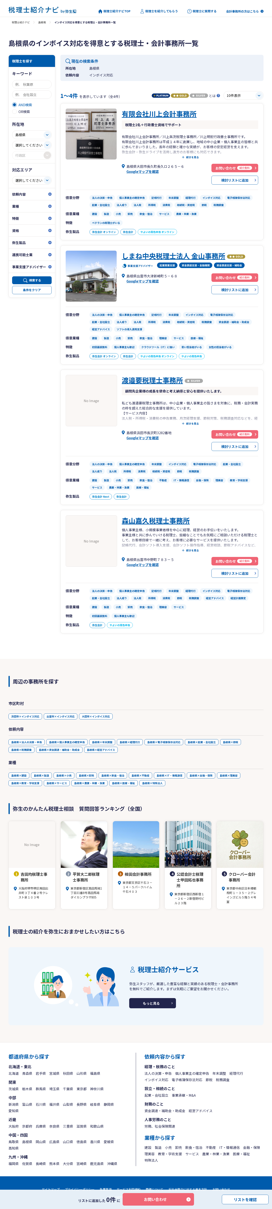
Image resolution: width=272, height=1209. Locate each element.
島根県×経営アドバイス (101, 749)
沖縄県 (112, 1163)
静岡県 (109, 1104)
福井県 (54, 1104)
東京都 (81, 1088)
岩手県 (41, 1073)
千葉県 (68, 1088)
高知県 (13, 1148)
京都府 (27, 1126)
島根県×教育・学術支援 (25, 783)
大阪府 (13, 1126)
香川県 (95, 1141)
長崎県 (41, 1163)
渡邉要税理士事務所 (152, 380)
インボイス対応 (156, 1079)
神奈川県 (97, 1088)
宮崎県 (81, 1163)
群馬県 (41, 1088)
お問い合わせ (155, 1199)
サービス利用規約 (128, 1189)
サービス (192, 1153)
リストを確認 (245, 1199)
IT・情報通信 (229, 1147)
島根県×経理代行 (130, 742)
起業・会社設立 (156, 1095)
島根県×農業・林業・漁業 (89, 783)
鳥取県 (13, 1141)
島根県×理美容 (229, 775)
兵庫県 (41, 1126)
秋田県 (68, 1073)
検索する (35, 280)
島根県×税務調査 (21, 749)
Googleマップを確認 (142, 171)
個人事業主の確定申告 (192, 1073)
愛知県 (13, 1110)
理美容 (149, 1153)
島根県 (42, 22)
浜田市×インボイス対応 (25, 716)
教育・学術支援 (170, 1153)
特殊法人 (151, 1160)
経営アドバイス (200, 1110)
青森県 (27, 1073)
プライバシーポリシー (80, 1189)
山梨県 (68, 1104)
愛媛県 (109, 1141)
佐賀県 (27, 1163)
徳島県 (81, 1141)
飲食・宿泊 (193, 1147)
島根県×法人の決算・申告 (26, 742)
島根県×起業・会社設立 (202, 742)
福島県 (95, 1073)
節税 (209, 1079)
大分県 (68, 1163)
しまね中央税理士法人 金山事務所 (173, 256)
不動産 (211, 1147)
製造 (158, 1147)
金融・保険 (251, 1147)
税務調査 (223, 1079)
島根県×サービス (57, 783)
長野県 (81, 1104)
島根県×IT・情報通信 (169, 775)
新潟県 (13, 1104)
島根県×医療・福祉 (123, 783)
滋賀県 (81, 1126)
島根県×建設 (19, 775)
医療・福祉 (241, 1153)
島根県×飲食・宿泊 (112, 775)
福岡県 (13, 1163)
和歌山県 (97, 1126)
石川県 (41, 1104)
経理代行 (236, 1073)
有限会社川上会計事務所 (159, 114)
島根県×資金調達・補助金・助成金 (59, 749)
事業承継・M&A (184, 1095)
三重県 (68, 1126)
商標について (154, 1189)
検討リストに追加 (234, 180)
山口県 (68, 1141)
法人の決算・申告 (158, 1073)
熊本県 (54, 1163)
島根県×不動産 (140, 775)
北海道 (13, 1073)
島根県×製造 (41, 775)
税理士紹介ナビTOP (116, 11)
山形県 (81, 1073)
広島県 (54, 1141)
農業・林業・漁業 (216, 1153)
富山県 (27, 1104)
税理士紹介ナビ (21, 22)
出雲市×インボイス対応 (61, 716)
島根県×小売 (64, 775)
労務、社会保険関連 (159, 1126)
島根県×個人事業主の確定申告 (67, 742)
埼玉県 (54, 1088)
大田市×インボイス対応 (96, 716)
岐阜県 (95, 1104)
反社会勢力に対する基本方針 (188, 1189)
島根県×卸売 (86, 775)
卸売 (178, 1147)
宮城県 (54, 1073)
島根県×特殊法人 (152, 783)
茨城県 (13, 1088)
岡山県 (41, 1141)
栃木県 (27, 1088)
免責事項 (106, 1189)
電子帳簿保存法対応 (187, 1079)
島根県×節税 (230, 742)
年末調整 (219, 1073)
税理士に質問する (205, 11)
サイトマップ (51, 1189)
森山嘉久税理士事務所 (156, 520)
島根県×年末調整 (102, 742)
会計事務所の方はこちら (242, 11)
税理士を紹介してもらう (161, 11)
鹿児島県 (97, 1163)
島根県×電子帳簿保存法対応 (163, 742)
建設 (147, 1147)
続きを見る (192, 157)
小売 (168, 1147)
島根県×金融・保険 (201, 775)
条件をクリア (32, 290)
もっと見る (151, 1003)
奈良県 (54, 1126)
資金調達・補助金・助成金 (164, 1110)
